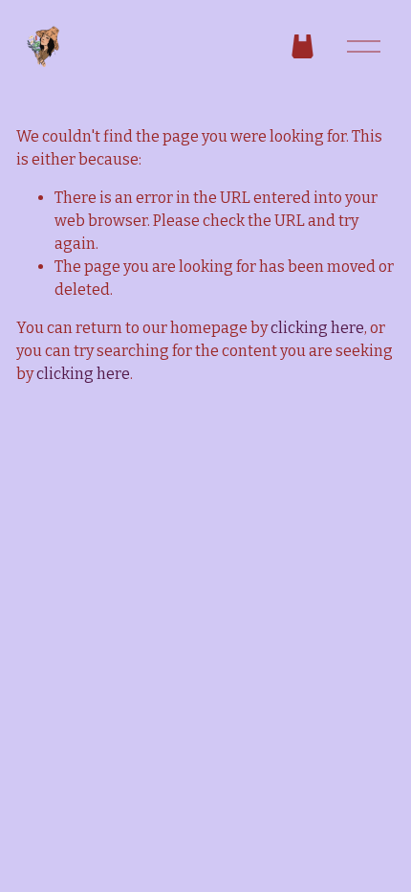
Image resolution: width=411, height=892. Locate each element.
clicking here (317, 328)
